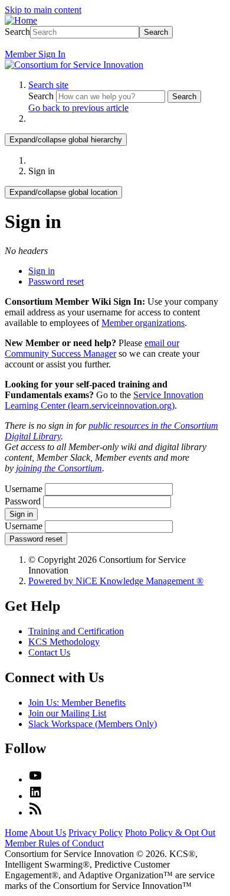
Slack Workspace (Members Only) (92, 724)
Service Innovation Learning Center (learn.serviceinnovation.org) (104, 400)
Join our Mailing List (67, 713)
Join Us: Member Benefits (77, 703)
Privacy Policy (95, 832)
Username (23, 489)
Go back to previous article (78, 108)
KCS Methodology (64, 642)
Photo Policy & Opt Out (170, 832)
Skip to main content (43, 10)
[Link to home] (74, 65)
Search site (48, 85)
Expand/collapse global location (63, 192)
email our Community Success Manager (92, 348)
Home (16, 832)
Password (23, 501)
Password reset (56, 281)
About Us (47, 832)
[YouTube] (35, 779)
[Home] (21, 20)
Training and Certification (76, 631)
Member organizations (143, 323)
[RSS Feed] (35, 812)
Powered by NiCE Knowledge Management (115, 581)
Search (17, 32)
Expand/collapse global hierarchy (65, 139)
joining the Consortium (59, 468)
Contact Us (49, 652)
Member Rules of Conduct (54, 843)
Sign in (41, 271)
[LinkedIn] (35, 796)
